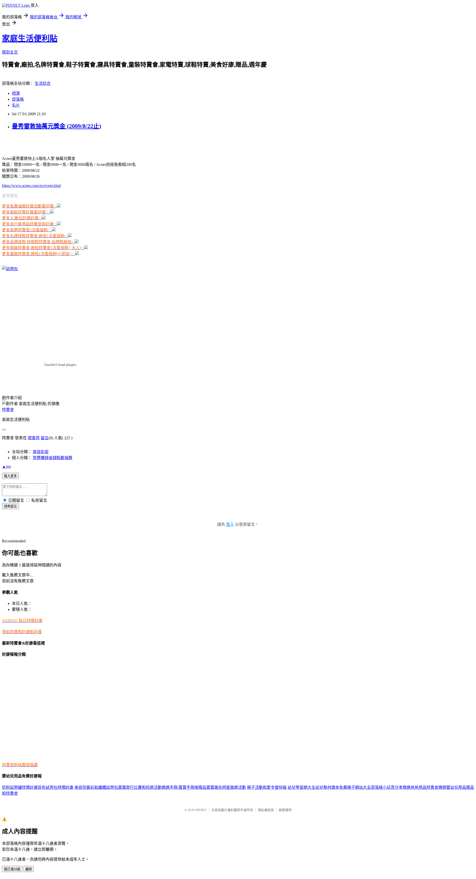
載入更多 (10, 476)
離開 (28, 869)
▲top (6, 466)
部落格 (18, 99)
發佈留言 (10, 506)
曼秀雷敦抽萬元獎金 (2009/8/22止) (56, 126)
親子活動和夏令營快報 (267, 787)
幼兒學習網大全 (301, 787)
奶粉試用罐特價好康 (20, 787)
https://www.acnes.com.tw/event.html (31, 185)
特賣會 (8, 410)
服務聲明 (285, 810)
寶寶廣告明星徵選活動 (226, 787)
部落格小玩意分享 (387, 787)
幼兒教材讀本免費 (331, 787)
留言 (45, 438)
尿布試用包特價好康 (55, 787)
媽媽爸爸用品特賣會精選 (424, 787)
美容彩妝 (41, 452)
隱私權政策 (266, 810)
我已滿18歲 (12, 869)
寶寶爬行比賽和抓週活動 (140, 787)
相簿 (16, 93)
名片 (16, 105)
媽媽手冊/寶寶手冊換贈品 (184, 787)
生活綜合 (43, 83)
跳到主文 (10, 52)
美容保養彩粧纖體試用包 (96, 787)
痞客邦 (34, 438)
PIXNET (201, 810)
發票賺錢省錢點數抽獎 (52, 458)
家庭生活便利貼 (30, 38)
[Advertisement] (60, 142)
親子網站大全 (359, 787)
